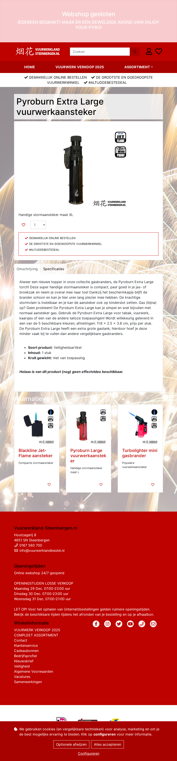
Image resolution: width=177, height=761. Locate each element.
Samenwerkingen (28, 682)
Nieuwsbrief (23, 661)
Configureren (88, 753)
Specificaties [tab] (53, 269)
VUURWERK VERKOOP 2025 (79, 67)
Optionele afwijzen (71, 744)
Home (29, 67)
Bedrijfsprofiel (25, 656)
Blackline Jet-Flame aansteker (36, 453)
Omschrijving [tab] (27, 269)
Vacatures (22, 676)
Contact (20, 640)
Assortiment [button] (137, 67)
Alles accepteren (107, 744)
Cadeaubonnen (26, 650)
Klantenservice (26, 645)
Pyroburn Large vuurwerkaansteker (88, 455)
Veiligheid (22, 666)
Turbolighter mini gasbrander (139, 453)
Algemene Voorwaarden (33, 671)
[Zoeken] (135, 52)
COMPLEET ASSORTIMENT (36, 635)
